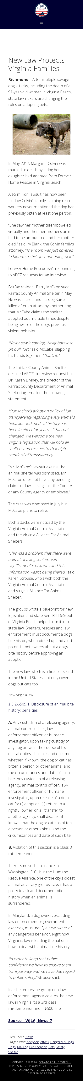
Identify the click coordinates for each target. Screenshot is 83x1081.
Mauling (22, 1047)
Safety (60, 1047)
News (29, 1037)
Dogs (12, 1047)
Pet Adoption (38, 1047)
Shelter (13, 1052)
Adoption (32, 1042)
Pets (51, 1047)
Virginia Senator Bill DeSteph (41, 10)
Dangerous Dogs (62, 1042)
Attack (44, 1042)
